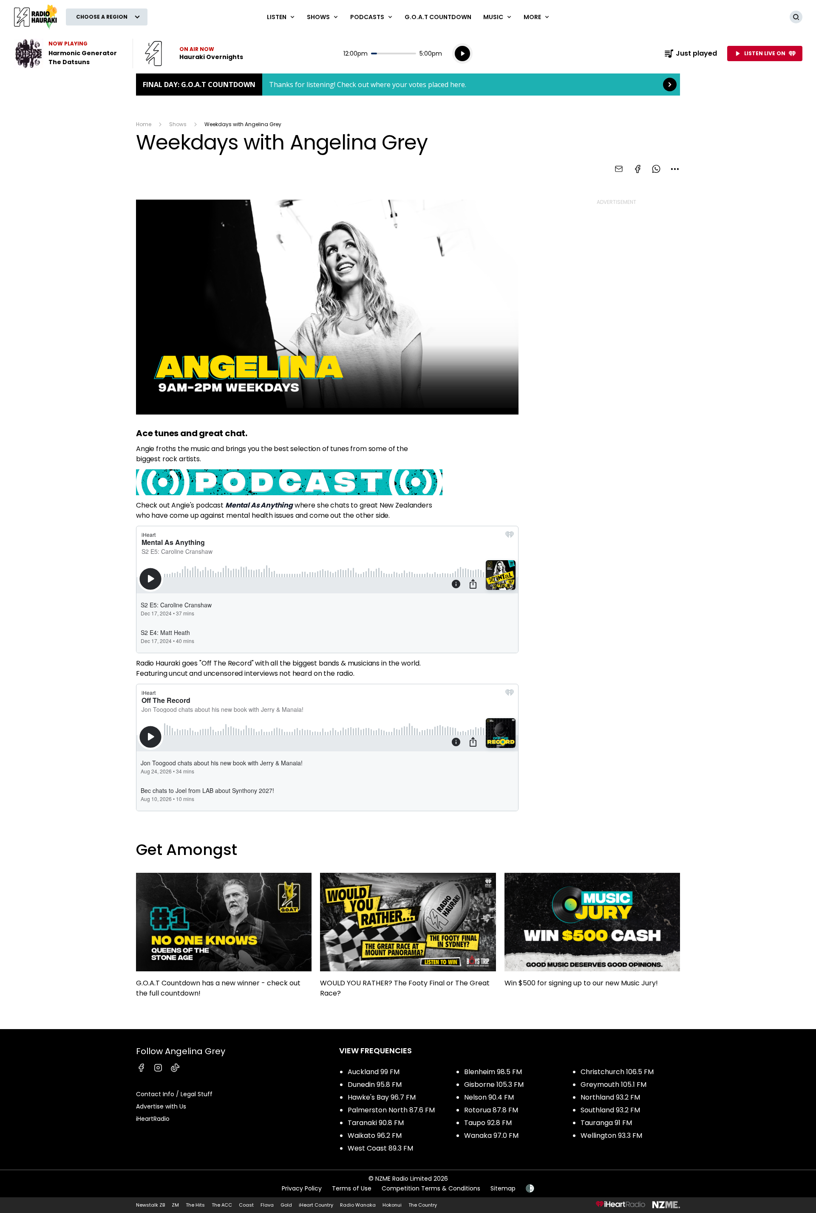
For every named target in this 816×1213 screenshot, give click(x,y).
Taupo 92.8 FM (488, 1123)
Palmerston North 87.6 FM (391, 1110)
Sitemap (503, 1188)
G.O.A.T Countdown (438, 17)
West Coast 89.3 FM (380, 1148)
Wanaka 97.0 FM (491, 1135)
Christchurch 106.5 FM (617, 1072)
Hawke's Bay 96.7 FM (382, 1097)
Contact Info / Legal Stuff (174, 1094)
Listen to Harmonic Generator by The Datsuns (68, 53)
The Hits (195, 1205)
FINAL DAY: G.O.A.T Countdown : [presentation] (408, 84)
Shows (178, 124)
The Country (422, 1205)
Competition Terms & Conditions (431, 1188)
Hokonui (392, 1205)
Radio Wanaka (358, 1205)
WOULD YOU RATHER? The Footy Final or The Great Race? (408, 939)
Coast (246, 1205)
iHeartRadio (153, 1118)
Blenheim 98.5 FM (493, 1072)
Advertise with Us (161, 1106)
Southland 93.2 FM (610, 1110)
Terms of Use (351, 1188)
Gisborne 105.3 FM (494, 1084)
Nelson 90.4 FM (489, 1097)
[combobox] (675, 169)
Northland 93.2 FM (610, 1097)
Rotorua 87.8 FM (491, 1110)
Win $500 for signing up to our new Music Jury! (592, 934)
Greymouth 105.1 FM (613, 1084)
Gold (286, 1205)
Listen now (193, 53)
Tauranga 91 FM (606, 1123)
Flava (267, 1205)
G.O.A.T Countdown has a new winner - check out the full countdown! (224, 939)
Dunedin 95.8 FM (375, 1084)
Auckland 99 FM (374, 1072)
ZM (175, 1205)
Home (143, 124)
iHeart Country (316, 1205)
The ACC (222, 1205)
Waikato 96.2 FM (375, 1135)
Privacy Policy (302, 1188)
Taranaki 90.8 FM (376, 1123)
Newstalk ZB (150, 1205)
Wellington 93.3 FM (611, 1135)
